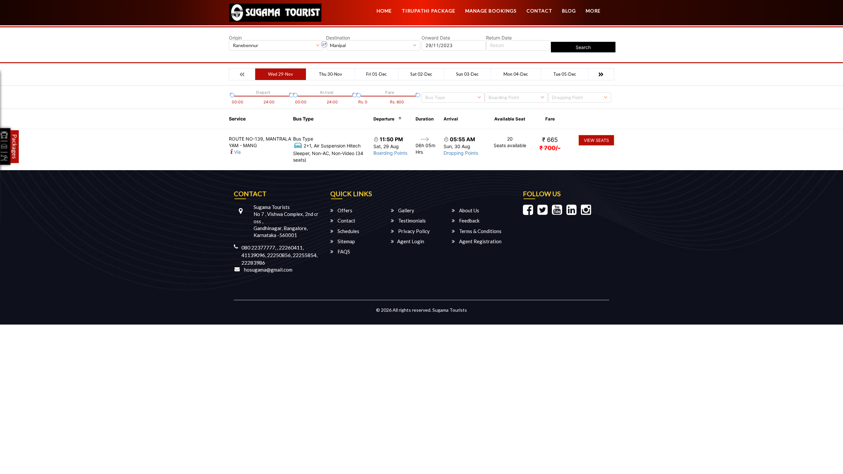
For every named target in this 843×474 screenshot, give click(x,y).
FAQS (343, 251)
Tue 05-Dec (564, 74)
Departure (383, 118)
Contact (539, 10)
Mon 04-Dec (515, 74)
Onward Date (436, 38)
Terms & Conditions (480, 231)
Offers (344, 210)
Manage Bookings (491, 10)
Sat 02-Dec (421, 74)
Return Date (499, 38)
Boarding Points (390, 153)
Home (384, 10)
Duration (425, 118)
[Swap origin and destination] (324, 44)
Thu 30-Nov (330, 74)
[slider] (231, 94)
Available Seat (509, 118)
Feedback (468, 221)
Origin (235, 38)
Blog (569, 10)
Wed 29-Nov (280, 74)
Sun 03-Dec (467, 74)
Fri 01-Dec (376, 74)
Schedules (348, 231)
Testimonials (411, 221)
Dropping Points (461, 153)
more (593, 10)
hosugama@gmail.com (268, 270)
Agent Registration (480, 241)
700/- (549, 148)
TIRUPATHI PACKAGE (428, 10)
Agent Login (410, 241)
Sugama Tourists (449, 310)
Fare (550, 118)
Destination (338, 38)
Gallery (405, 210)
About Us (468, 210)
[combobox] (453, 97)
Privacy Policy (413, 231)
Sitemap (346, 241)
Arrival (451, 118)
